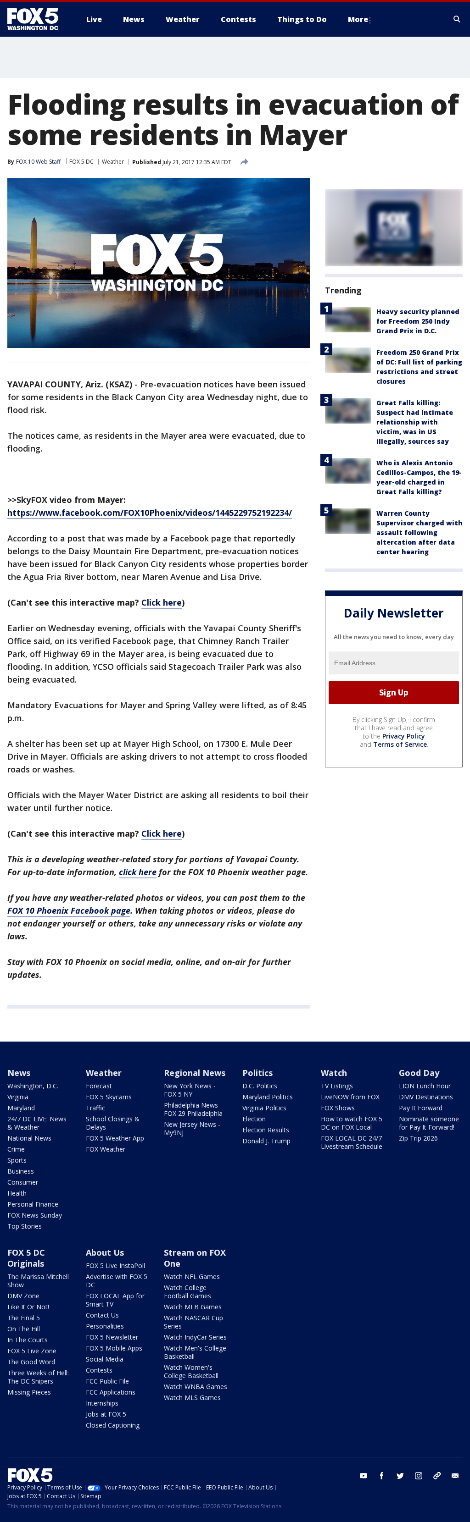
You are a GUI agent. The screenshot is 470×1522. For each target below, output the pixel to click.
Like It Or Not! (28, 1306)
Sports (17, 1160)
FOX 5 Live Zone (31, 1350)
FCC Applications (110, 1392)
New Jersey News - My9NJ (192, 1128)
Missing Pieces (29, 1392)
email (455, 1475)
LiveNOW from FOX (350, 1096)
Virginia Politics (264, 1107)
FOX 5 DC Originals (26, 1258)
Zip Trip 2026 (418, 1138)
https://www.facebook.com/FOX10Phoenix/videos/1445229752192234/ (149, 512)
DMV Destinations (426, 1096)
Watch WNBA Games (195, 1386)
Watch (334, 1072)
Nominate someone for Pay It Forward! (429, 1122)
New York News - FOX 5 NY (190, 1089)
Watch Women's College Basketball (191, 1371)
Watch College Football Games (187, 1291)
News (18, 1072)
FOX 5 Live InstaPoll (115, 1265)
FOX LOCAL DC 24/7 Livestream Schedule (351, 1142)
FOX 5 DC (81, 161)
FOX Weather (105, 1149)
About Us (105, 1252)
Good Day (419, 1072)
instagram (418, 1475)
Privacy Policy (403, 736)
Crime (16, 1149)
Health (17, 1193)
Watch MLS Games (192, 1397)
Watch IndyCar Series (195, 1337)
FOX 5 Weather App (115, 1138)
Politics (257, 1072)
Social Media (104, 1359)
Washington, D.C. (32, 1085)
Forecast (99, 1085)
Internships (102, 1403)
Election (254, 1118)
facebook (382, 1475)
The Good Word (31, 1361)
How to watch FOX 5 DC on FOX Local (351, 1122)
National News (29, 1138)
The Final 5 (23, 1317)
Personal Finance (32, 1204)
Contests (99, 1370)
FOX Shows (338, 1107)
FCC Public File (107, 1381)
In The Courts (27, 1339)
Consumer (22, 1182)
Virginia (17, 1096)
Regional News (194, 1072)
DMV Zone (23, 1295)
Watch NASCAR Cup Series (193, 1321)
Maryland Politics (267, 1096)
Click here (161, 602)
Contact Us (102, 1315)
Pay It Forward (420, 1107)
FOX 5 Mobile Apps (114, 1348)
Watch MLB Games (193, 1306)
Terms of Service (400, 744)
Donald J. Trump (266, 1140)
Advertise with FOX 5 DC (116, 1280)
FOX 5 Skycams (109, 1096)
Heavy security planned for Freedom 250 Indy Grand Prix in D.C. (417, 321)
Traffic (95, 1107)
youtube (363, 1475)
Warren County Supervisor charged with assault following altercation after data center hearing (419, 532)
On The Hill (23, 1328)
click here (138, 871)
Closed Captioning (113, 1425)
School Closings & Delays (113, 1122)
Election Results (265, 1129)
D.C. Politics (259, 1085)
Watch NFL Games (192, 1276)
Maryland (21, 1107)
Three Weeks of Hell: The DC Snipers (38, 1376)
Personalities (105, 1326)
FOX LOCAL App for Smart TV (115, 1299)
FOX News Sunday (34, 1215)
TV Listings (337, 1085)
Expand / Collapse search (457, 19)
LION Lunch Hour (425, 1085)
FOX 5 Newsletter (112, 1337)
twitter (400, 1475)
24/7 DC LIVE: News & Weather (37, 1122)
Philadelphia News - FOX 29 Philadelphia (193, 1109)
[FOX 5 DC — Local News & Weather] (37, 19)
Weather (113, 161)
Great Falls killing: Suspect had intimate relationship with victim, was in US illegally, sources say (414, 422)
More (358, 19)
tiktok (437, 1475)
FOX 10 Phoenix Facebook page (68, 910)
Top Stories (24, 1226)
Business (20, 1171)
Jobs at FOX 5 (106, 1414)
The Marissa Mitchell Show (38, 1280)
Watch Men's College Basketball (195, 1352)
